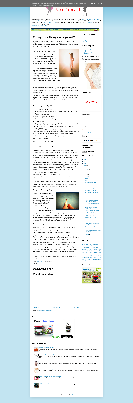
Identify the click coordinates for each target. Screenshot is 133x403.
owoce (91, 252)
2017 (85, 161)
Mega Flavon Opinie (88, 41)
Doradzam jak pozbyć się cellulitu (89, 19)
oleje (100, 250)
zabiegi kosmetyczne (96, 259)
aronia (96, 244)
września (87, 169)
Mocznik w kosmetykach (90, 217)
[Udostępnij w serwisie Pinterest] (51, 261)
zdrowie (84, 261)
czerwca (87, 176)
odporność (89, 250)
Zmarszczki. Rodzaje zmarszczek (46, 354)
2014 (85, 236)
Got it (100, 3)
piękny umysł (97, 253)
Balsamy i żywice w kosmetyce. (92, 198)
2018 (85, 159)
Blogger (72, 394)
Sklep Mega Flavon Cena (89, 40)
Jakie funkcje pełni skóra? (90, 186)
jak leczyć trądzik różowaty (50, 22)
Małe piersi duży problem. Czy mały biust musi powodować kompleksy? (90, 51)
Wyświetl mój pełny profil (87, 132)
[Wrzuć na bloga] (47, 261)
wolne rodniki (88, 259)
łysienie (90, 249)
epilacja (96, 245)
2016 (85, 163)
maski (100, 249)
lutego (86, 180)
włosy (83, 259)
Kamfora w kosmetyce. (90, 188)
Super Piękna (86, 130)
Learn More (93, 3)
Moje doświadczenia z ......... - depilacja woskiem (50, 376)
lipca (86, 174)
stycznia (87, 234)
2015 (85, 165)
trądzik (94, 257)
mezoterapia (84, 250)
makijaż (95, 249)
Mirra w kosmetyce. (89, 195)
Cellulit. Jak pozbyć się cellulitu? (46, 347)
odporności (89, 22)
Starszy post (76, 307)
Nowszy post (36, 307)
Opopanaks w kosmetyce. (90, 190)
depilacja (90, 245)
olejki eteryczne (85, 252)
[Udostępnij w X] (48, 261)
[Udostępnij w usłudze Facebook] (49, 261)
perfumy (89, 253)
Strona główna (56, 307)
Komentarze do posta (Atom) (45, 310)
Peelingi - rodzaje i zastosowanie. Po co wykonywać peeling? (52, 361)
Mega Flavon (86, 38)
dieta (94, 245)
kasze (91, 247)
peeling (43, 263)
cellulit (99, 244)
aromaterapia (92, 244)
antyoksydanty (85, 244)
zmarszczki (61, 20)
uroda (47, 263)
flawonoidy (86, 247)
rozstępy (83, 255)
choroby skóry (85, 245)
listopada (87, 167)
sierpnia (87, 172)
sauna (88, 255)
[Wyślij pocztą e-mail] (45, 261)
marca (86, 178)
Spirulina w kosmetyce (44, 383)
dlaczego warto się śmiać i (78, 24)
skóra (91, 257)
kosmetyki (40, 263)
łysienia (54, 24)
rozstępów (97, 20)
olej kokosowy (95, 250)
